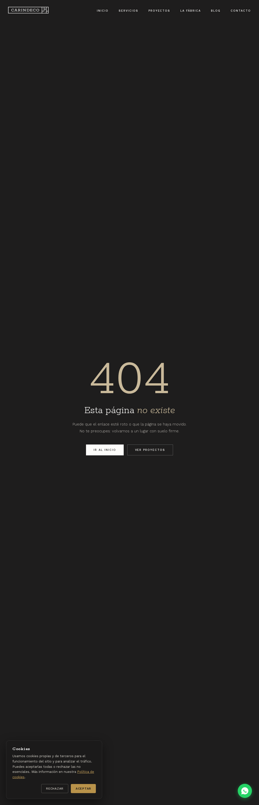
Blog (216, 10)
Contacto (241, 10)
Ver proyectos (150, 450)
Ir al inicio (105, 450)
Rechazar (54, 788)
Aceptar (83, 788)
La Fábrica (190, 10)
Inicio (103, 10)
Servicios (128, 10)
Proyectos (159, 10)
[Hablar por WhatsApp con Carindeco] (245, 791)
